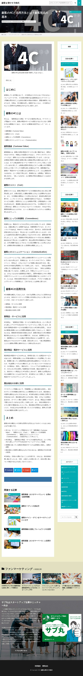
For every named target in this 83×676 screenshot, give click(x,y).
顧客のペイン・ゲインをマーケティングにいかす (36, 518)
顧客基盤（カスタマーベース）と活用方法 (36, 542)
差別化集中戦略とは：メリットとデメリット (69, 371)
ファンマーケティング (29, 21)
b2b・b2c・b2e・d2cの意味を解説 (69, 239)
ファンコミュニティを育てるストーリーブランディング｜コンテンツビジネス (51, 588)
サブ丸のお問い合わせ (21, 650)
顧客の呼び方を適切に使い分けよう (69, 128)
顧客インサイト (67, 506)
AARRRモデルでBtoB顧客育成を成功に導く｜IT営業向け (11, 587)
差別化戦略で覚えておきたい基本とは (69, 419)
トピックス (66, 478)
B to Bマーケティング (69, 467)
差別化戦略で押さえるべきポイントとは (69, 443)
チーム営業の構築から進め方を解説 (69, 309)
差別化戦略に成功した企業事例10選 (69, 347)
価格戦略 (65, 487)
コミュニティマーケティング (69, 473)
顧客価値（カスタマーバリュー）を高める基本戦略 (36, 495)
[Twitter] (18, 470)
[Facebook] (8, 470)
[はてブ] (34, 470)
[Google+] (26, 470)
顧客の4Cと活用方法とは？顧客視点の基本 (32, 34)
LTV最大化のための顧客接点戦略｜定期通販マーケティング (71, 588)
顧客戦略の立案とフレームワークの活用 (36, 529)
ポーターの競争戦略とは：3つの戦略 (69, 395)
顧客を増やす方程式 (10, 3)
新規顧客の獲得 (67, 495)
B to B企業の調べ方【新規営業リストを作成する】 (69, 287)
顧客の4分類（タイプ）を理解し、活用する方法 (69, 152)
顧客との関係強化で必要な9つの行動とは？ (69, 104)
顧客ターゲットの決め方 (30, 506)
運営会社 (45, 666)
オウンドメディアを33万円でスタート (60, 2)
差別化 (65, 491)
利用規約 (38, 666)
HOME (4, 34)
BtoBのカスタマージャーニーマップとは (69, 263)
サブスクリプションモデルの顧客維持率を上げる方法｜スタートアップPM (31, 588)
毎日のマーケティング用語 (69, 501)
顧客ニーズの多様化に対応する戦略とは (69, 215)
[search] (76, 517)
